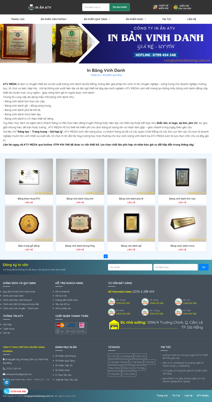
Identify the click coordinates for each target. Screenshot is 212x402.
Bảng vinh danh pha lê (131, 198)
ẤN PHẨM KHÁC (135, 19)
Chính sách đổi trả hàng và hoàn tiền (21, 304)
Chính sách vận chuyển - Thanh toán (21, 308)
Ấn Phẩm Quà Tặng (65, 360)
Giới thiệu (7, 324)
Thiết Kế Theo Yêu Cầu (66, 379)
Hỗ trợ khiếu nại (63, 308)
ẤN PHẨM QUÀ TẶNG (96, 19)
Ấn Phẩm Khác (62, 370)
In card (112, 356)
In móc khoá (129, 374)
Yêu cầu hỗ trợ (62, 304)
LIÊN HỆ (191, 19)
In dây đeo (114, 374)
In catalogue (126, 356)
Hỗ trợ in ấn (61, 295)
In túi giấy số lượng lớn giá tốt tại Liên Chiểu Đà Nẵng (185, 372)
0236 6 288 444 (13, 368)
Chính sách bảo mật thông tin (17, 300)
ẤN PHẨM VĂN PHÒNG (53, 19)
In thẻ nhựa (136, 362)
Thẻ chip (149, 362)
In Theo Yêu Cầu (63, 375)
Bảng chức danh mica (182, 245)
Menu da (127, 368)
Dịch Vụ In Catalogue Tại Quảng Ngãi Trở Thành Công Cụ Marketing (183, 364)
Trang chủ (95, 75)
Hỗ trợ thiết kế (62, 291)
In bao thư (140, 356)
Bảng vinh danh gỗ (131, 245)
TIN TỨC (166, 19)
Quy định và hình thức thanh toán (19, 291)
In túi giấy (140, 368)
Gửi (203, 267)
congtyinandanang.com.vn (38, 395)
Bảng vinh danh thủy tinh (80, 198)
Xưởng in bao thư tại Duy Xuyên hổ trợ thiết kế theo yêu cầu (185, 356)
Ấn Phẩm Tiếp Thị (63, 365)
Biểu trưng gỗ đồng (29, 245)
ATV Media (203, 395)
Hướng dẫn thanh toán (66, 300)
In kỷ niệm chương (118, 362)
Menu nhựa (114, 368)
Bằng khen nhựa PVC (29, 198)
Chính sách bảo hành (13, 295)
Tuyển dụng (8, 328)
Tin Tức (176, 395)
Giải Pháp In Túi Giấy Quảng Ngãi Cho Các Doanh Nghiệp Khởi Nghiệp (184, 380)
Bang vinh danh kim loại (182, 198)
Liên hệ (6, 332)
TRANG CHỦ (18, 19)
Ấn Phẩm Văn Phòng (65, 356)
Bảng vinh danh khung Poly (80, 245)
